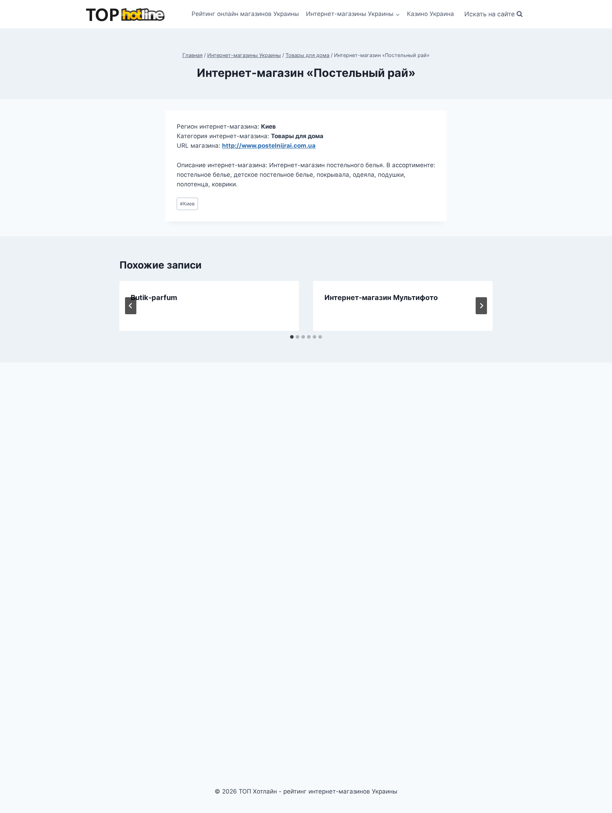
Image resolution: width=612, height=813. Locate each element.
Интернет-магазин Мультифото (381, 297)
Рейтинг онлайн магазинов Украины (245, 13)
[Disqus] (306, 466)
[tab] (292, 337)
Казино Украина (430, 13)
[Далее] (481, 305)
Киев (187, 204)
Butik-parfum (154, 297)
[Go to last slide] (130, 305)
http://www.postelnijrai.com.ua (269, 145)
